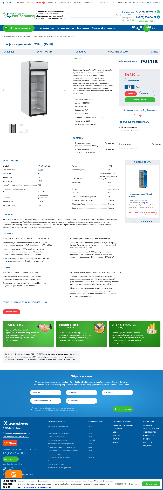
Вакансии (147, 425)
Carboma (92, 430)
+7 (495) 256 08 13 (146, 11)
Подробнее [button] (120, 484)
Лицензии (147, 446)
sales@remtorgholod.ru (117, 382)
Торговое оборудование (56, 437)
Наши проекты (65, 3)
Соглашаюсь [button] (151, 484)
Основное (9, 52)
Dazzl (90, 437)
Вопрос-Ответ (90, 3)
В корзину (130, 93)
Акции (38, 3)
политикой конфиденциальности (36, 487)
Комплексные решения (122, 422)
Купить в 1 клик (147, 93)
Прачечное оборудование (57, 454)
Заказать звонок (147, 20)
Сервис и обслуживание (103, 28)
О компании (19, 3)
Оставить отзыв (11, 312)
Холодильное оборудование (44, 36)
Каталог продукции (20, 28)
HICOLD (91, 457)
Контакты (104, 3)
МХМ (90, 444)
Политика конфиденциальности (16, 433)
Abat (90, 447)
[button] (141, 221)
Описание (81, 52)
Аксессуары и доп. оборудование (59, 468)
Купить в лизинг (140, 100)
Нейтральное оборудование (57, 440)
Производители (46, 28)
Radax (91, 433)
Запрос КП (141, 115)
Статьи (116, 439)
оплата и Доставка (118, 52)
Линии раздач (52, 461)
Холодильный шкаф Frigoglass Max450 (141, 195)
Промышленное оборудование (58, 433)
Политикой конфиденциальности (62, 410)
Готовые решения (65, 28)
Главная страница (9, 36)
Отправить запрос (123, 409)
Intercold (92, 440)
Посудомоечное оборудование (59, 457)
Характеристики (45, 52)
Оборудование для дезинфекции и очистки (63, 451)
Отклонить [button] (134, 484)
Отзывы (77, 3)
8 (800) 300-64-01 (146, 17)
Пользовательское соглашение (16, 437)
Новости (52, 3)
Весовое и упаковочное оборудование (61, 447)
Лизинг (30, 3)
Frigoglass (144, 203)
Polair (91, 99)
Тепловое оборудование (56, 430)
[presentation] (4, 89)
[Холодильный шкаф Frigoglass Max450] (143, 178)
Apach (91, 461)
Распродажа (83, 28)
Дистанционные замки (56, 464)
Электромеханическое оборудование (61, 444)
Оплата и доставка (119, 3)
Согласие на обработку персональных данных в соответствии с (56, 409)
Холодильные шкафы (64, 36)
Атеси (91, 454)
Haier (90, 451)
